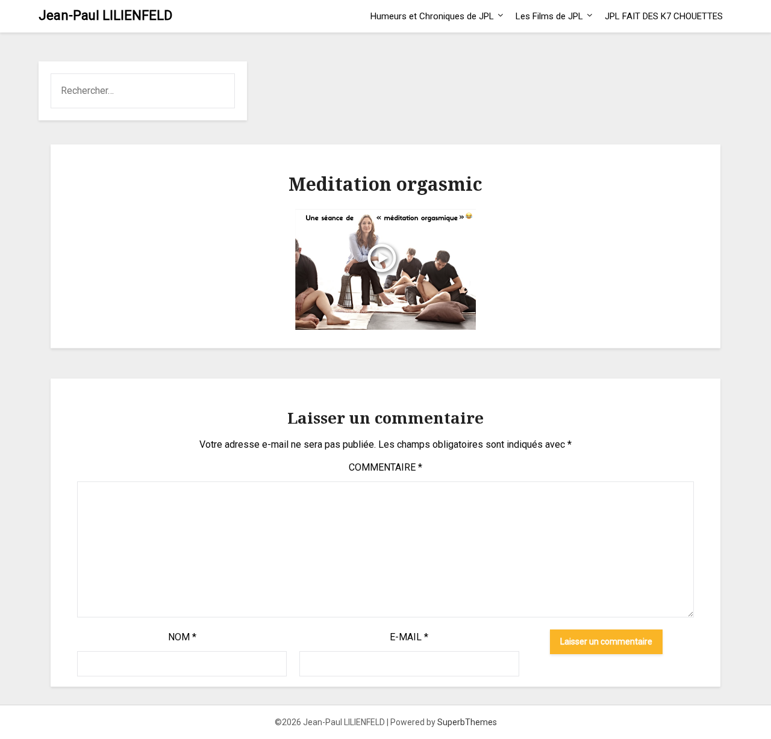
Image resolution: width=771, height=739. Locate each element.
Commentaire (385, 467)
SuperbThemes (467, 722)
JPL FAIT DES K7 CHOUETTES (664, 16)
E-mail (409, 637)
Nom (182, 637)
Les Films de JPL (549, 16)
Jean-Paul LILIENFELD (105, 15)
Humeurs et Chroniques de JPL (432, 16)
